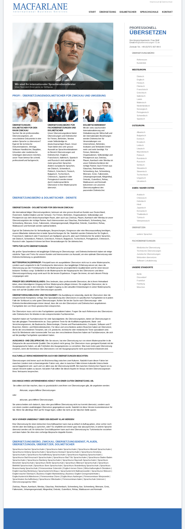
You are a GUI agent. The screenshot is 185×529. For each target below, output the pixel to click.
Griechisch (141, 93)
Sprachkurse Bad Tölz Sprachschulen (70, 457)
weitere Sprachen (144, 234)
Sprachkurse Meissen (101, 471)
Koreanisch (142, 211)
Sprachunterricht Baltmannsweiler (75, 471)
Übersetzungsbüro (143, 53)
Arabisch (141, 195)
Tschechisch (142, 175)
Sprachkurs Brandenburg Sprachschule (81, 465)
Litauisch (141, 148)
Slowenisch (142, 171)
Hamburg (141, 284)
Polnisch (140, 155)
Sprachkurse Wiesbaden (50, 479)
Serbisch (141, 165)
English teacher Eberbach (24, 474)
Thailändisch (142, 214)
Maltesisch (141, 102)
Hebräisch (141, 201)
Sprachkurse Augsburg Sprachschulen (84, 455)
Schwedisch (142, 115)
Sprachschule (149, 12)
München (141, 287)
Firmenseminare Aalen (73, 479)
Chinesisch (142, 198)
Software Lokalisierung (147, 261)
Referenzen (142, 60)
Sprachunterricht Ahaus (48, 471)
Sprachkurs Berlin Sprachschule (49, 463)
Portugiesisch (143, 112)
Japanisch (141, 208)
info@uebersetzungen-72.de (147, 42)
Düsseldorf (141, 277)
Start (92, 12)
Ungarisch (141, 178)
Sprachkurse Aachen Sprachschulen (28, 449)
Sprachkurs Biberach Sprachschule (81, 463)
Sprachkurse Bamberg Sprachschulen (44, 460)
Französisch (142, 89)
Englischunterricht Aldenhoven (25, 476)
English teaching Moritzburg (24, 471)
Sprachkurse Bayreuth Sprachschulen (80, 460)
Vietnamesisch (143, 221)
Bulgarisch (141, 135)
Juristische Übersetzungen (148, 254)
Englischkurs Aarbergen (72, 476)
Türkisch (141, 217)
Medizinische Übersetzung (148, 247)
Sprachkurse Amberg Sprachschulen (28, 452)
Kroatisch (141, 142)
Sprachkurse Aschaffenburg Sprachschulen (46, 455)
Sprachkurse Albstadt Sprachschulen (94, 449)
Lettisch (140, 145)
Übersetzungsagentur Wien (24, 482)
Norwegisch (142, 109)
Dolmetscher (128, 12)
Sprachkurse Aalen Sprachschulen (61, 449)
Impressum (155, 2)
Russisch (141, 161)
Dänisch (140, 76)
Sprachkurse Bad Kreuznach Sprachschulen (32, 457)
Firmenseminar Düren (50, 476)
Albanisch (141, 132)
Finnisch (140, 83)
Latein (139, 99)
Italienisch (141, 96)
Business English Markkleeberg (51, 474)
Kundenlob (141, 63)
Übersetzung (107, 12)
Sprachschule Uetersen (94, 479)
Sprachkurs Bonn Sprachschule (48, 465)
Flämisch (141, 86)
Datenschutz (167, 2)
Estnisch (140, 139)
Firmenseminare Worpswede (97, 476)
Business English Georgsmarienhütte (82, 474)
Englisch (140, 80)
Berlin (139, 274)
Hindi (139, 204)
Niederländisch (143, 106)
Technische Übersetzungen (149, 251)
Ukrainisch (141, 181)
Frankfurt (141, 280)
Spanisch (141, 119)
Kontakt (167, 12)
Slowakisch (142, 168)
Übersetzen (138, 227)
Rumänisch (142, 158)
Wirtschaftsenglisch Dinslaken (97, 468)
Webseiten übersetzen (146, 257)
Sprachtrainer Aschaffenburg (25, 479)
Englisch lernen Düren (73, 468)
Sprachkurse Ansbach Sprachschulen (63, 452)
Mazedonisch (143, 152)
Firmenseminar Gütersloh (50, 468)
